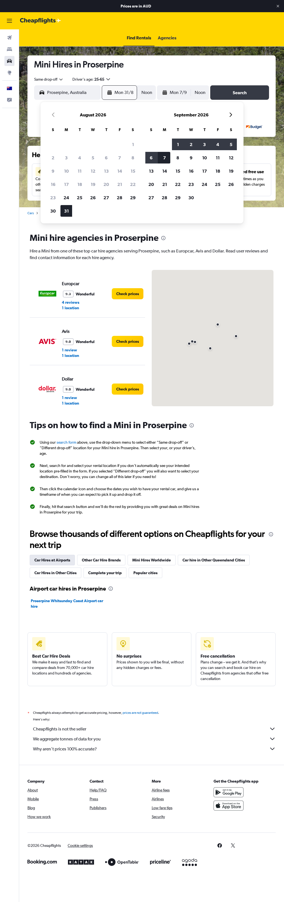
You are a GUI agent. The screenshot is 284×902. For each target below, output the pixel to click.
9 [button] (53, 170)
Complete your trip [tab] (105, 573)
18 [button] (79, 184)
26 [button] (93, 197)
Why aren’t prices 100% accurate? (65, 749)
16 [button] (53, 184)
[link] (127, 293)
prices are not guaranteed (140, 713)
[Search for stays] (9, 49)
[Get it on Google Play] (229, 792)
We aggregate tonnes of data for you (67, 739)
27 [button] (106, 197)
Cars (30, 213)
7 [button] (119, 157)
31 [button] (66, 210)
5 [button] (93, 157)
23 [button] (53, 197)
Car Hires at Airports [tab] (52, 560)
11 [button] (80, 170)
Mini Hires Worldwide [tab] (151, 560)
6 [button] (106, 157)
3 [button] (66, 157)
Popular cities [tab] (145, 573)
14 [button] (119, 170)
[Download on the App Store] (229, 806)
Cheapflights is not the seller (59, 729)
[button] (278, 6)
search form (66, 442)
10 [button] (66, 170)
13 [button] (106, 170)
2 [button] (53, 157)
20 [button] (106, 184)
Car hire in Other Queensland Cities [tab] (213, 560)
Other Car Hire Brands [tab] (101, 560)
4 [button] (79, 157)
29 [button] (133, 197)
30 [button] (53, 210)
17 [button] (66, 184)
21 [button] (119, 184)
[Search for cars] (9, 61)
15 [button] (133, 170)
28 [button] (119, 197)
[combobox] (49, 79)
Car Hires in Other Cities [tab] (55, 573)
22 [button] (133, 184)
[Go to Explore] (9, 72)
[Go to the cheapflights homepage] (40, 21)
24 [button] (66, 197)
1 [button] (133, 144)
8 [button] (132, 157)
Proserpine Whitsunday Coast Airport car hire (67, 604)
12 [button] (93, 170)
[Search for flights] (9, 37)
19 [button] (93, 184)
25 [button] (79, 197)
